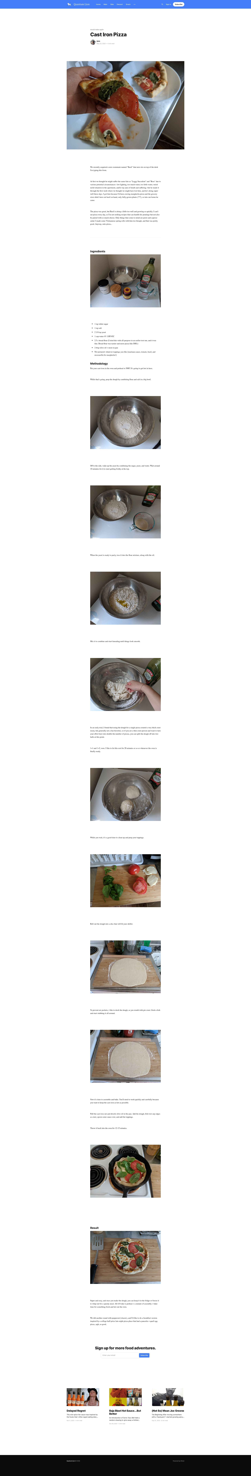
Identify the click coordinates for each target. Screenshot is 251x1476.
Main (105, 4)
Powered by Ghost (178, 1461)
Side (112, 4)
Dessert (120, 4)
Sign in (168, 4)
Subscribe (178, 4)
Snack (128, 4)
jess (98, 41)
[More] (134, 4)
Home (98, 4)
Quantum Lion (71, 1461)
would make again (97, 30)
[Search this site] (162, 4)
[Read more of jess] (93, 42)
